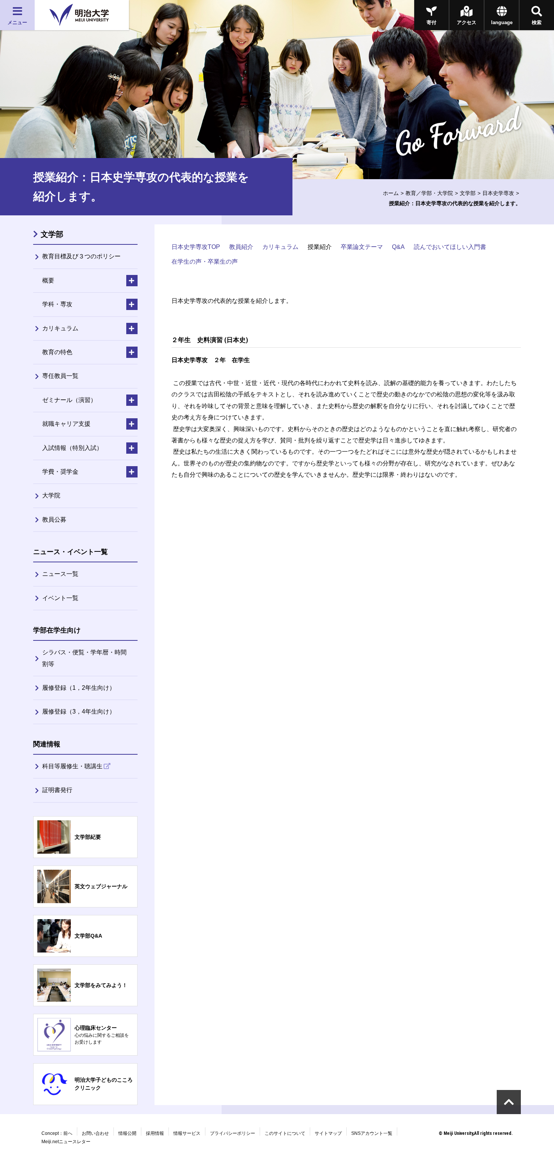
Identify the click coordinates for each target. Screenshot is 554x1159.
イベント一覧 (60, 598)
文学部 (468, 193)
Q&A (398, 247)
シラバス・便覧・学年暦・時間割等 (84, 658)
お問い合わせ (95, 1133)
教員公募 (54, 519)
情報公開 (127, 1133)
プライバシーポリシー (232, 1133)
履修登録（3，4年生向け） (78, 711)
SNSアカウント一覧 (371, 1133)
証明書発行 (57, 790)
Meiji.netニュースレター (65, 1141)
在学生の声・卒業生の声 (204, 261)
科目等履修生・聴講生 (72, 766)
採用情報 (155, 1133)
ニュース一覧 (60, 574)
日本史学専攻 (498, 193)
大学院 (51, 495)
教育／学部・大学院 (429, 193)
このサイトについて (285, 1133)
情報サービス (186, 1133)
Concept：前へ (56, 1133)
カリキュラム (280, 247)
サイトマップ (328, 1133)
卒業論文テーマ (362, 247)
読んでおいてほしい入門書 (450, 247)
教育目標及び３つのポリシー (81, 256)
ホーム (391, 193)
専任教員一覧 (60, 376)
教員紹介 (241, 247)
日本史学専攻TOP (195, 247)
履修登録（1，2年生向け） (78, 688)
